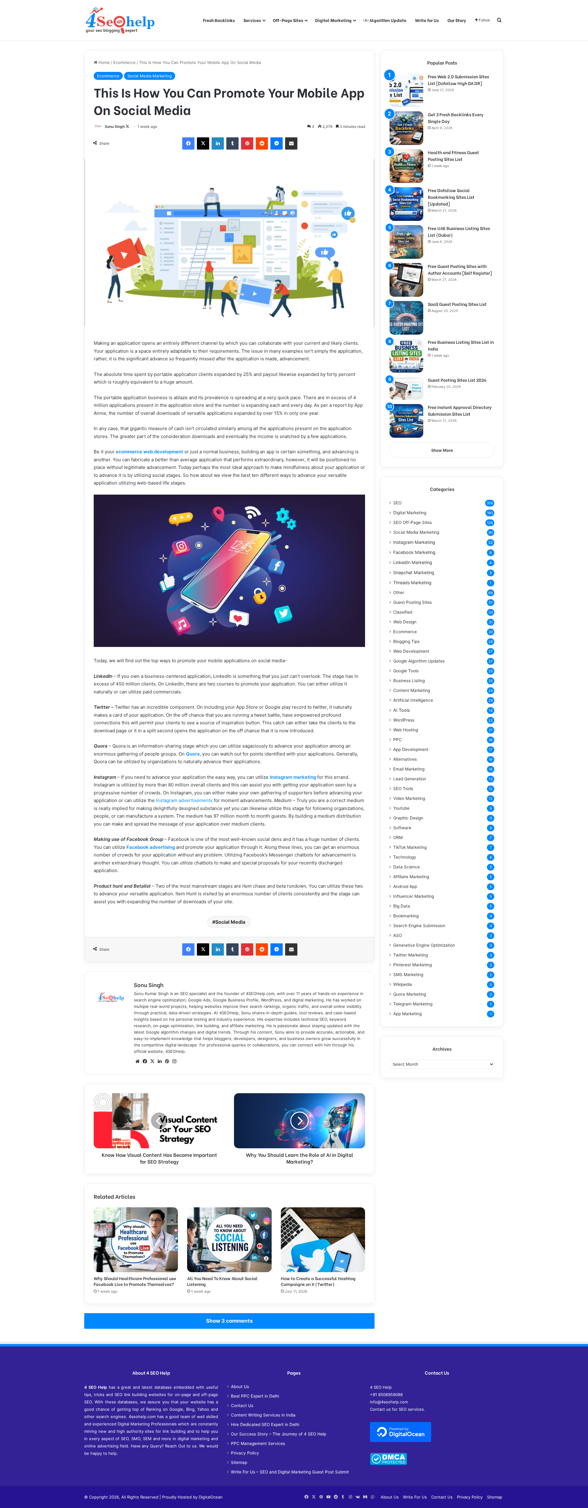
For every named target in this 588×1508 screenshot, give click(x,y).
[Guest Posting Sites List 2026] (406, 388)
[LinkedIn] (218, 143)
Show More (442, 450)
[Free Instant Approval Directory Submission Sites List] (406, 421)
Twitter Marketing (410, 955)
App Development (410, 749)
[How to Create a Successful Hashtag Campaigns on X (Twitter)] (323, 1239)
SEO (397, 502)
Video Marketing (409, 798)
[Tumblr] (232, 143)
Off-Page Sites (288, 20)
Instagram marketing (293, 777)
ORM (398, 837)
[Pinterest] (247, 143)
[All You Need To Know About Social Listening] (229, 1239)
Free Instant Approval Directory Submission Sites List (460, 410)
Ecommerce (124, 62)
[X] (203, 143)
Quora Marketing (409, 994)
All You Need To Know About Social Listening (222, 1281)
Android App (405, 886)
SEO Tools (403, 788)
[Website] (137, 1061)
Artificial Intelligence (413, 700)
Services (252, 20)
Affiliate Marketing (411, 876)
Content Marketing (411, 690)
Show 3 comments (229, 1321)
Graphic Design (408, 817)
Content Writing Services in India (263, 1415)
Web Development (411, 651)
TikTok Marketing (410, 847)
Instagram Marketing (414, 542)
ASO (397, 935)
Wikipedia (402, 984)
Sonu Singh (115, 126)
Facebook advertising (150, 847)
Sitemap (239, 1462)
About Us (240, 1386)
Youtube (401, 808)
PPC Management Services (258, 1443)
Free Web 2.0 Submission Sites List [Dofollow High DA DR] (458, 79)
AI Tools (401, 710)
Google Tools (406, 670)
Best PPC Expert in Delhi (255, 1396)
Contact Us (242, 1405)
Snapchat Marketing (413, 572)
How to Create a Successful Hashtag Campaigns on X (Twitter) (318, 1281)
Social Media (230, 922)
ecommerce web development (149, 452)
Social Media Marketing (149, 75)
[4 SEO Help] (120, 20)
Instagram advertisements (184, 800)
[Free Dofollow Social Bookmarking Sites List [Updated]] (406, 204)
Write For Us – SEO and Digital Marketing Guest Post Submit (290, 1471)
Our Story (456, 20)
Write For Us (415, 1497)
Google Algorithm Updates (419, 661)
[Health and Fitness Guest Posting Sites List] (406, 166)
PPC (397, 739)
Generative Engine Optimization (424, 945)
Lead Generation (409, 778)
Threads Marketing (412, 582)
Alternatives (405, 759)
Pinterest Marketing (412, 964)
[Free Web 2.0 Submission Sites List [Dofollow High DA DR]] (406, 90)
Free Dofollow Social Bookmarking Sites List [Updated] (451, 197)
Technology (404, 857)
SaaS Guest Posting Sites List (457, 304)
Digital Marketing (333, 20)
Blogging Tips (406, 641)
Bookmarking (406, 915)
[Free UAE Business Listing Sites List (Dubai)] (406, 242)
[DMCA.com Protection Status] (388, 1463)
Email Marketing (408, 769)
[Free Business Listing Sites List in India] (406, 356)
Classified (402, 612)
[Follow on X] (127, 126)
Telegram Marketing (412, 1003)
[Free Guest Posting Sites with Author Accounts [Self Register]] (406, 280)
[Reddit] (262, 143)
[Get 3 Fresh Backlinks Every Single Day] (406, 128)
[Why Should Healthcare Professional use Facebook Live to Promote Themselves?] (136, 1239)
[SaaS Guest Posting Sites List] (406, 318)
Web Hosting (405, 729)
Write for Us (427, 20)
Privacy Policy (245, 1452)
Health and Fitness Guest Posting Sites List (453, 155)
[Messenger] (276, 143)
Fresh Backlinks (219, 20)
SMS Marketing (408, 974)
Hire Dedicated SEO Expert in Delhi (265, 1424)
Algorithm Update (387, 20)
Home (103, 62)
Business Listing (409, 680)
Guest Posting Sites (412, 602)
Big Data (401, 906)
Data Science (406, 866)
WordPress (403, 720)
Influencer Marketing (413, 896)
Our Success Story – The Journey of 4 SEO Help (278, 1434)
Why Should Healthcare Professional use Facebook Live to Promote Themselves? (135, 1281)
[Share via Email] (291, 143)
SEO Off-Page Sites (412, 522)
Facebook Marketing (414, 552)
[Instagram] (174, 1061)
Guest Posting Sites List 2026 (457, 380)
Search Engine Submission (419, 925)
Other (398, 592)
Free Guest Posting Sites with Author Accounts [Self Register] (460, 269)
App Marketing (407, 1013)
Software (402, 827)
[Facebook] (188, 143)
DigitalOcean (211, 1497)
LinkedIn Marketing (412, 562)
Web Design (405, 621)
